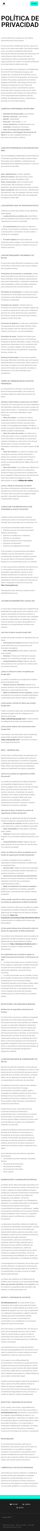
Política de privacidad (8, 1525)
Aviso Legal (31, 1525)
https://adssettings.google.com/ (14, 719)
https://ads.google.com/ (11, 740)
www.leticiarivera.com (9, 1303)
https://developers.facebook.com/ (23, 944)
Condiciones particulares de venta (12, 1527)
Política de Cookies (21, 1525)
